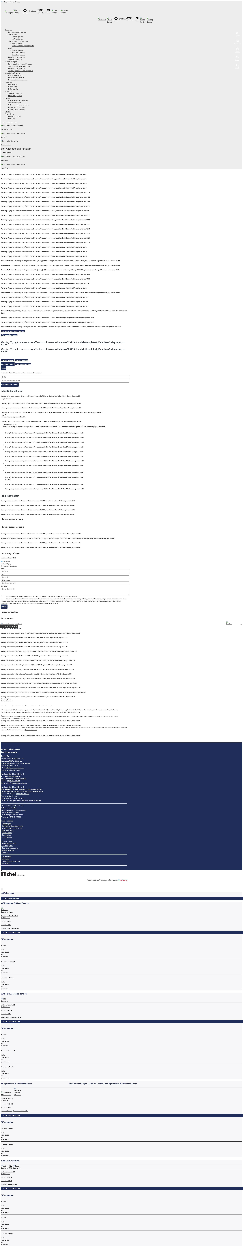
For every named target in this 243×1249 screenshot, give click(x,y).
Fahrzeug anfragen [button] (11, 553)
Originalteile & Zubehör (16, 109)
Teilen (3, 368)
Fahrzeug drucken (21, 360)
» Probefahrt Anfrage (8, 843)
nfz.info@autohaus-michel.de (16, 783)
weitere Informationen (10, 566)
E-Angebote (12, 87)
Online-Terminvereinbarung (18, 100)
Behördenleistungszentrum (18, 80)
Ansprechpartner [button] (10, 612)
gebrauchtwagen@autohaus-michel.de (27, 801)
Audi (10, 48)
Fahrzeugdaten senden (9, 384)
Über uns (11, 118)
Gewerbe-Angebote (15, 75)
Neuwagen (8, 30)
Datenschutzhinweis (20, 596)
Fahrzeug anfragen (7, 360)
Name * (3, 568)
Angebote (8, 91)
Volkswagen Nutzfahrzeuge (18, 41)
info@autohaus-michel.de (15, 768)
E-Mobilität (8, 82)
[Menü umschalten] (1, 26)
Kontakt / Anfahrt (14, 116)
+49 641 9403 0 (13, 796)
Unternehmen (9, 114)
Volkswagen (12, 34)
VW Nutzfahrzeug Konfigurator (23, 46)
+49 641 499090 (13, 812)
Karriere (7, 112)
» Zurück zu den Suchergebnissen (13, 331)
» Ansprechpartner (7, 850)
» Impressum (5, 859)
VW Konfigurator (18, 39)
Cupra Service (7, 833)
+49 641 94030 (12, 766)
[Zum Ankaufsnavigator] (11, 624)
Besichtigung (7, 564)
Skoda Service (7, 837)
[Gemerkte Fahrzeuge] (2, 626)
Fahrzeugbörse (17, 37)
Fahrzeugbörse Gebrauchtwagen (20, 64)
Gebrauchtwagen (11, 62)
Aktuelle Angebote (15, 59)
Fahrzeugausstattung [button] (12, 519)
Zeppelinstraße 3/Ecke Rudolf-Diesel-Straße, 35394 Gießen (22, 791)
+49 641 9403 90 (6, 1010)
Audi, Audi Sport (7, 830)
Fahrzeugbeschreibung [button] (13, 527)
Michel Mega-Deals (15, 96)
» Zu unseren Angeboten (9, 848)
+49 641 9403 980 (22, 794)
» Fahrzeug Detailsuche (9, 335)
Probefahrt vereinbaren (16, 57)
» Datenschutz (6, 857)
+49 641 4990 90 (6, 1177)
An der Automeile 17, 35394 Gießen (13, 810)
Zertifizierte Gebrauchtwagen (19, 66)
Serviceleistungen (14, 103)
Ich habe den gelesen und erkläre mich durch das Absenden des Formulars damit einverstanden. (42, 596)
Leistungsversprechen (16, 78)
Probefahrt (6, 561)
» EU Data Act (6, 863)
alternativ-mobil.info (31, 730)
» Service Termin (7, 841)
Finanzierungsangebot (23, 364)
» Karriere (4, 853)
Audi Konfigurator (18, 55)
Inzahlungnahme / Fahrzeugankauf (20, 71)
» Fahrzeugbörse (7, 846)
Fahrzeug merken (7, 364)
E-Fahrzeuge (12, 84)
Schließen (6, 1247)
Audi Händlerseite (18, 53)
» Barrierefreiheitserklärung (10, 861)
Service (7, 98)
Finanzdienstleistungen (16, 107)
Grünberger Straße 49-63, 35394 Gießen (15, 763)
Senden (4, 606)
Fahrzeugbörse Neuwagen (17, 32)
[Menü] (241, 624)
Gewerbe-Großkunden (12, 73)
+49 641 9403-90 (13, 781)
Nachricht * (4, 586)
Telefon (5, 580)
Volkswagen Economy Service (19, 105)
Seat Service (6, 835)
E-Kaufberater (13, 89)
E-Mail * (3, 574)
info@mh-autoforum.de (14, 815)
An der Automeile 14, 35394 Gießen (13, 779)
